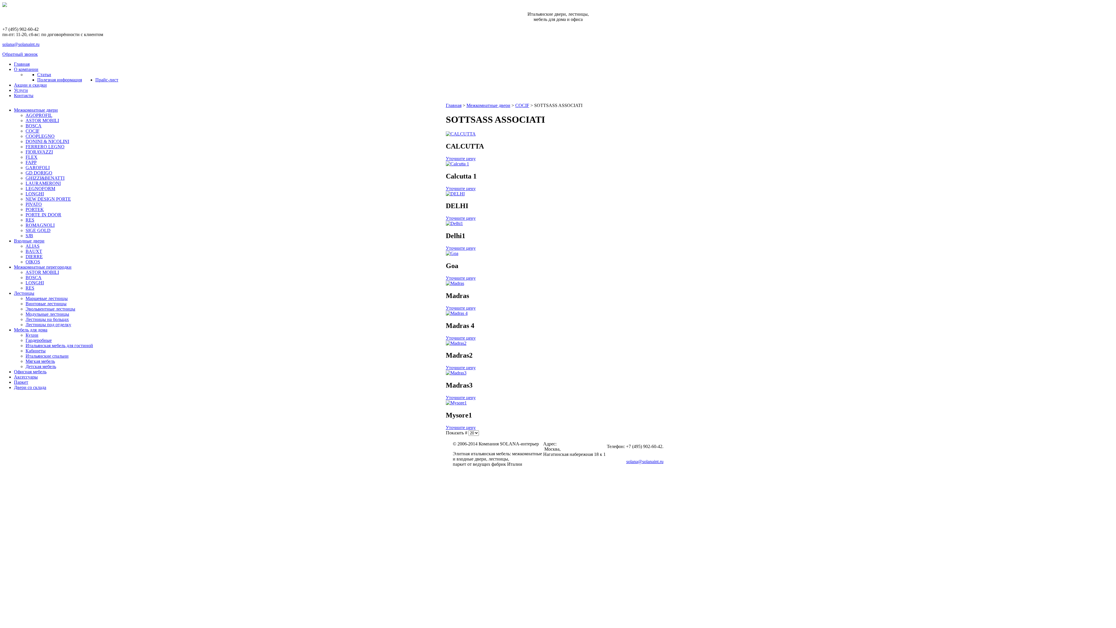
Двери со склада (30, 387)
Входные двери (29, 240)
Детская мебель (41, 366)
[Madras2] (456, 343)
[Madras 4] (457, 313)
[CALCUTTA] (461, 133)
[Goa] (452, 253)
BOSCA (34, 125)
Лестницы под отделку (48, 324)
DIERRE (34, 256)
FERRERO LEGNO (45, 146)
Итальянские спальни (47, 356)
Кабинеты (36, 350)
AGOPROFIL (39, 115)
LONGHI (35, 193)
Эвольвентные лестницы (50, 308)
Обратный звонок (20, 54)
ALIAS (33, 246)
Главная (454, 105)
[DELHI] (455, 193)
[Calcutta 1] (457, 163)
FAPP (31, 162)
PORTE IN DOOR (43, 214)
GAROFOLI (38, 167)
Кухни (32, 335)
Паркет (21, 382)
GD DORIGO (39, 172)
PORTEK (35, 209)
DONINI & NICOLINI (47, 141)
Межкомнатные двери (36, 110)
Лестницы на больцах (47, 319)
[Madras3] (456, 372)
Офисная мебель (30, 371)
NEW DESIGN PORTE (48, 199)
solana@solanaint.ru (21, 44)
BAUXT (34, 251)
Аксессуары (26, 376)
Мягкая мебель (40, 361)
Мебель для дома (30, 329)
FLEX (31, 157)
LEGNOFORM (40, 188)
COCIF (33, 131)
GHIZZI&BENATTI (45, 178)
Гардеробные (39, 340)
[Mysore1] (456, 402)
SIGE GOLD (38, 230)
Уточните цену (461, 158)
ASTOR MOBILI (42, 120)
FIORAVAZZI (39, 151)
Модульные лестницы (47, 314)
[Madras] (455, 283)
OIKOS (33, 261)
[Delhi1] (454, 223)
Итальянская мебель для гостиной (59, 345)
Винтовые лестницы (46, 303)
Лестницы (24, 293)
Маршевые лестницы (47, 298)
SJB (29, 235)
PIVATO (34, 204)
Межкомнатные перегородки (42, 267)
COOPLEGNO (40, 136)
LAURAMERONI (43, 183)
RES (30, 219)
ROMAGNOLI (40, 225)
